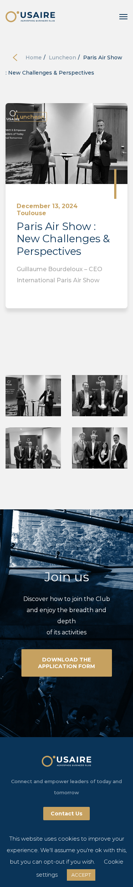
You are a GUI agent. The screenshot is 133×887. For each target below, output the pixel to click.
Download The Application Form (66, 663)
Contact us (66, 813)
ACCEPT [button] (81, 875)
